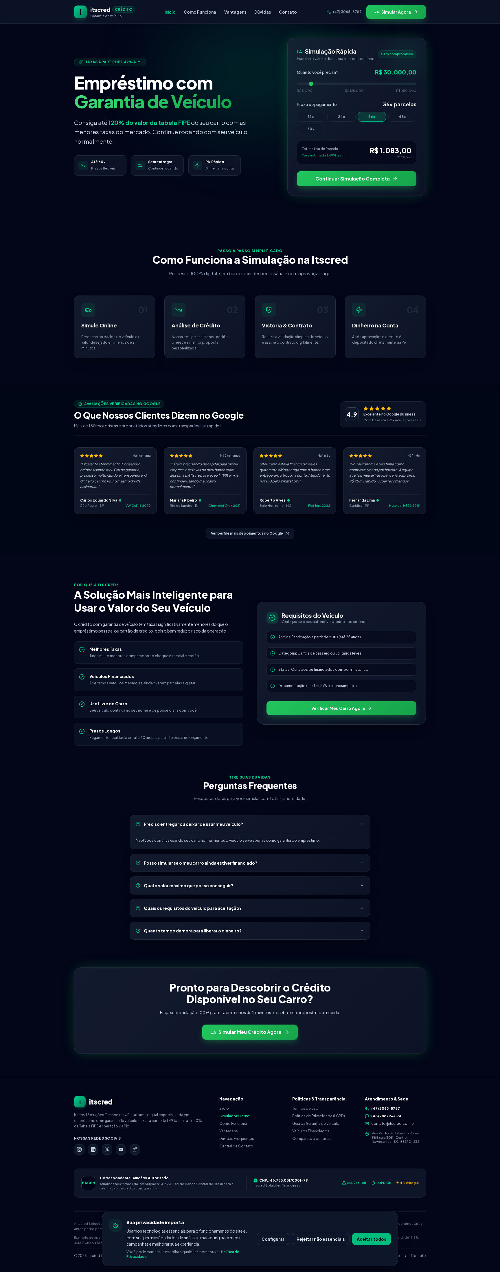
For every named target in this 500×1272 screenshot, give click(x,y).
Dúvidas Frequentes (236, 1138)
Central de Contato (236, 1146)
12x (311, 116)
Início (170, 11)
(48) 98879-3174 (386, 1116)
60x (311, 129)
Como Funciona (200, 11)
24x (341, 116)
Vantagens (235, 11)
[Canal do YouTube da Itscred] (121, 1149)
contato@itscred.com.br (393, 1123)
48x (402, 116)
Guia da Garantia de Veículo (315, 1123)
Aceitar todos (371, 1239)
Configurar (273, 1239)
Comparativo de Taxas (311, 1138)
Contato (288, 11)
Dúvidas (262, 11)
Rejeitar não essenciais (321, 1239)
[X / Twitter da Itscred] (107, 1149)
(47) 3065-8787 (385, 1108)
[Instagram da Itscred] (79, 1149)
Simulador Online (234, 1116)
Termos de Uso (305, 1108)
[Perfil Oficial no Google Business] (135, 1149)
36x (371, 116)
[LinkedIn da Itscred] (93, 1149)
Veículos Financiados (310, 1131)
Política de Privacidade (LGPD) (318, 1116)
